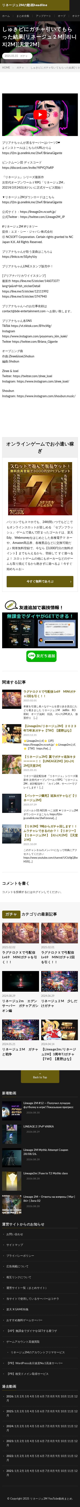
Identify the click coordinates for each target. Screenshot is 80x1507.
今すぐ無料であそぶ (40, 581)
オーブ (61, 16)
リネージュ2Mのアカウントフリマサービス (38, 1352)
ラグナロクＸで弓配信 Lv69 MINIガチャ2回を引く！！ (58, 957)
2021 (9, 1471)
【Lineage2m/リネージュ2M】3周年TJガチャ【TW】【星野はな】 (58, 1054)
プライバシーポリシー (20, 1256)
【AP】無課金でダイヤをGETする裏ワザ (31, 1331)
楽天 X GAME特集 (17, 1309)
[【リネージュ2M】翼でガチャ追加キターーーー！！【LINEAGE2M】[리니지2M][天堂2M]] (11, 764)
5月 (37, 1396)
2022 (9, 1456)
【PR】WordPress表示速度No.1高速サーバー (34, 1363)
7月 (47, 1396)
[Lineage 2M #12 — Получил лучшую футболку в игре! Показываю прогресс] (11, 1110)
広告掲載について (17, 1266)
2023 (9, 1441)
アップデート (43, 16)
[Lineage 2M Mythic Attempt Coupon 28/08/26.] (11, 1157)
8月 (52, 1396)
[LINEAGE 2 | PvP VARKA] (11, 1134)
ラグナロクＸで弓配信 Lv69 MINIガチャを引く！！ (19, 957)
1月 (17, 1396)
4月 (32, 1396)
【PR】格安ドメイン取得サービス (27, 1374)
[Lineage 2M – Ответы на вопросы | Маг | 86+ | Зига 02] (11, 1204)
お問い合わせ (14, 1234)
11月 (70, 1411)
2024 (9, 1426)
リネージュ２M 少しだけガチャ (59, 1004)
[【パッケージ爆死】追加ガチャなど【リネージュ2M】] (11, 803)
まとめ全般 (22, 16)
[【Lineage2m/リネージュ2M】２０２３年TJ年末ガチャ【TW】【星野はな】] (11, 733)
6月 (42, 1396)
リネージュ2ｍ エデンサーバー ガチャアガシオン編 (20, 1006)
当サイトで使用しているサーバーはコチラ (32, 1299)
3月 (27, 1396)
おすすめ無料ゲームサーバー (24, 1320)
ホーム (6, 16)
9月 (57, 1411)
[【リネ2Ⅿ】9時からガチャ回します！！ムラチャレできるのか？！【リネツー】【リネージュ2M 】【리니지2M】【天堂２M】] (11, 834)
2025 (9, 1411)
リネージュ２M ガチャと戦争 (20, 1052)
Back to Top (40, 1077)
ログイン (38, 892)
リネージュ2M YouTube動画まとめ (51, 1498)
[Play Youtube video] (40, 114)
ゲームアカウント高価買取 (23, 1342)
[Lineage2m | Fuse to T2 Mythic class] (11, 1181)
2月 (22, 1396)
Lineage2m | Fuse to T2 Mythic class (45, 1173)
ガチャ (24, 56)
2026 (9, 1396)
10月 (64, 1411)
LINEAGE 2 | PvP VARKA (38, 1126)
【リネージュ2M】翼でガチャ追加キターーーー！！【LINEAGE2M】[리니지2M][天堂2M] (49, 761)
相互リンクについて (18, 1277)
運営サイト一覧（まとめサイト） (27, 1288)
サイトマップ (14, 1245)
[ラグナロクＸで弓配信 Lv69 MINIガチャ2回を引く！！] (11, 699)
